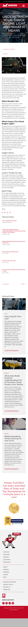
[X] (5, 213)
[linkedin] (13, 603)
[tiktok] (10, 603)
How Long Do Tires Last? (9, 220)
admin (6, 53)
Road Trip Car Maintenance (10, 251)
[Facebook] (2, 213)
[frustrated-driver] (14, 418)
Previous (6, 284)
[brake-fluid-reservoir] (14, 358)
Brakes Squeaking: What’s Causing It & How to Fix (12, 438)
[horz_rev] (10, 3)
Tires (5, 313)
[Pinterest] (10, 213)
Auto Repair (12, 49)
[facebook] (3, 603)
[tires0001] (14, 298)
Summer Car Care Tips (8, 260)
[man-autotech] (11, 533)
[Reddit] (7, 213)
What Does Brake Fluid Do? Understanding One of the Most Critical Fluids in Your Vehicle (13, 231)
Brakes (6, 373)
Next (23, 284)
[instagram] (6, 603)
